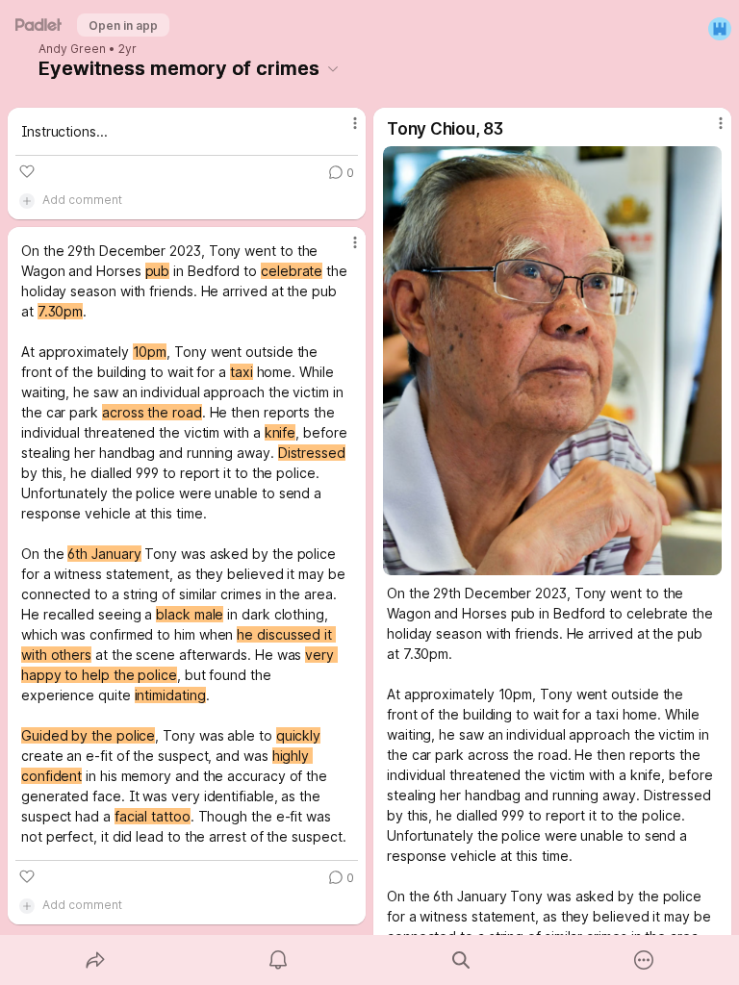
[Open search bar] (461, 960)
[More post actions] (342, 131)
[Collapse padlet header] (333, 68)
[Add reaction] (26, 171)
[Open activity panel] (278, 960)
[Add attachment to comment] (27, 200)
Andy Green (72, 49)
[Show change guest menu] (719, 29)
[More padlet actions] (643, 960)
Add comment (82, 199)
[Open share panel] (95, 960)
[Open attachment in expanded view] (552, 360)
